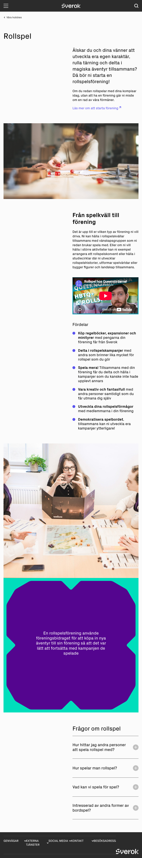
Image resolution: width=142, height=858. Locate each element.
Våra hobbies (14, 17)
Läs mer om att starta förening (95, 108)
